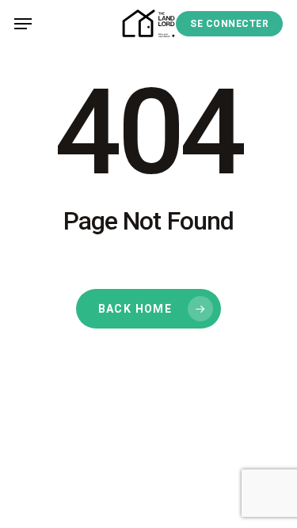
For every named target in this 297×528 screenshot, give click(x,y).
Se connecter (229, 23)
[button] (23, 24)
